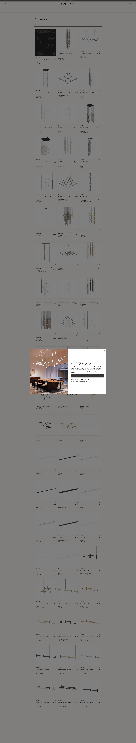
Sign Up (95, 375)
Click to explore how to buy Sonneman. (79, 381)
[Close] (104, 350)
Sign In (78, 375)
